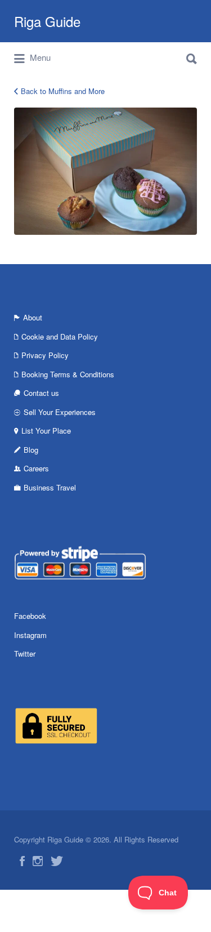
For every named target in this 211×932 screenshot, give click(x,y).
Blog (31, 449)
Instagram (30, 635)
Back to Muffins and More (63, 91)
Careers (36, 468)
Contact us (41, 392)
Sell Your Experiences (60, 412)
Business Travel (50, 487)
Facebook (30, 615)
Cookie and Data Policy (59, 336)
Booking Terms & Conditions (67, 374)
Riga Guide (47, 21)
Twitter (24, 653)
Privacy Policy (45, 355)
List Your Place (46, 430)
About (32, 317)
